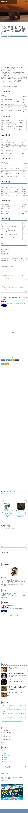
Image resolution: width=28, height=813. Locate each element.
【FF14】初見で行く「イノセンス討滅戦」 (12, 721)
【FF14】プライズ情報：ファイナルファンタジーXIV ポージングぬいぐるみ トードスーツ (17, 694)
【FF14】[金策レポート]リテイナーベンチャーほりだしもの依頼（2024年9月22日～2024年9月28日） (16, 688)
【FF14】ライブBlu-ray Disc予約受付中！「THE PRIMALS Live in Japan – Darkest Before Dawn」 (16, 675)
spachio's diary (5, 1)
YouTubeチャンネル (11, 593)
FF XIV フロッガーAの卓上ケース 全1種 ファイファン (15, 277)
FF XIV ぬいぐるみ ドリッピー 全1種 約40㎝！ (14, 288)
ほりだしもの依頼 (10, 491)
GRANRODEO (7, 755)
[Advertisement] (14, 52)
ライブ (5, 759)
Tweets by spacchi (5, 773)
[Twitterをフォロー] (2, 364)
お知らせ (6, 757)
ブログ (8, 594)
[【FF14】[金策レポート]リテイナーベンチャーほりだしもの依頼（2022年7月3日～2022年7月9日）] (8, 360)
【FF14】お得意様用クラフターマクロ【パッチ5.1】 (14, 705)
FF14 (9, 36)
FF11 (5, 750)
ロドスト (13, 580)
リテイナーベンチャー (21, 491)
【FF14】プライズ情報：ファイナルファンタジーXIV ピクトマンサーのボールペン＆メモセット (17, 669)
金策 (2, 493)
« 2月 (2, 742)
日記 (5, 761)
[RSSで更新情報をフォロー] (7, 364)
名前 (2, 546)
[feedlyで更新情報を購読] (4, 364)
